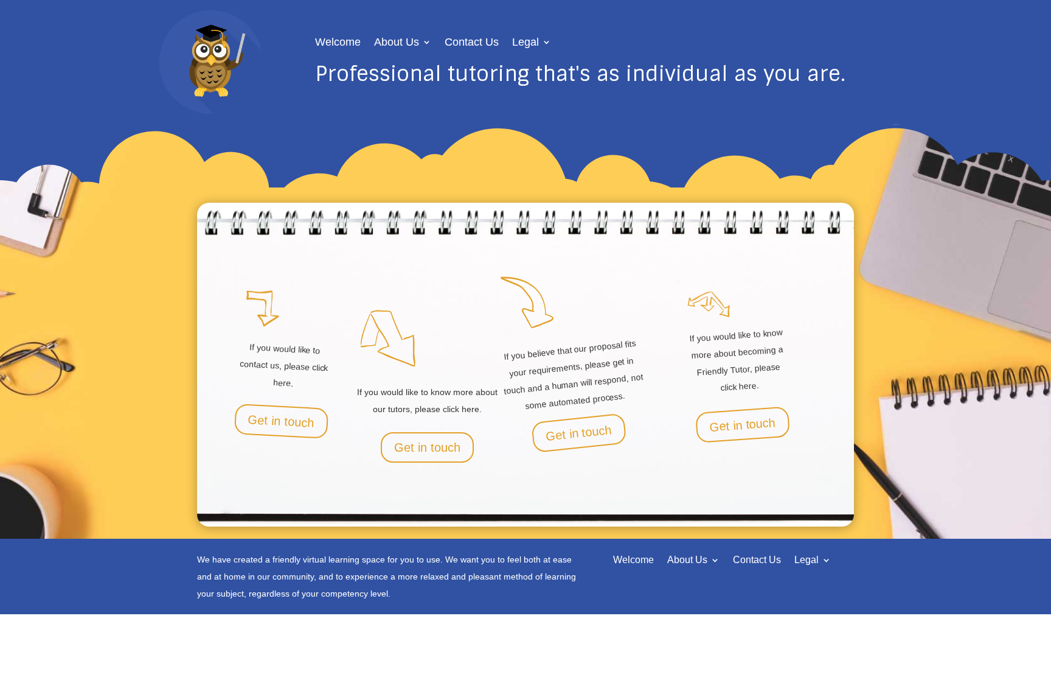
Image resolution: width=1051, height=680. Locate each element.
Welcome (338, 43)
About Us (396, 43)
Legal (525, 43)
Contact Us (472, 43)
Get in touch (281, 421)
